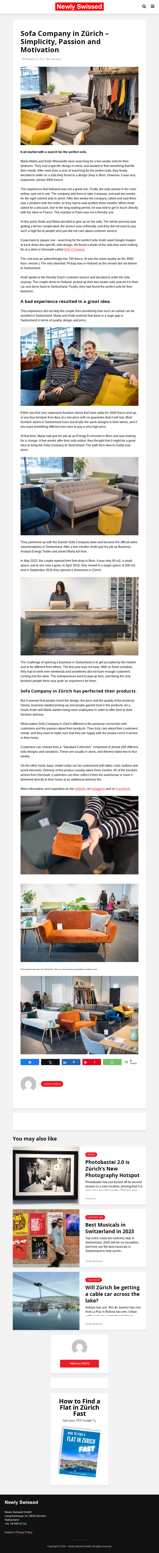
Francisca (90, 1198)
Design (91, 1155)
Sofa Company (74, 249)
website (80, 788)
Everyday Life (95, 1217)
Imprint (9, 1532)
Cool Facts (93, 1280)
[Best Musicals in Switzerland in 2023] (46, 1238)
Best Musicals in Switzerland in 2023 (109, 1228)
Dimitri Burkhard (93, 1261)
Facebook (123, 788)
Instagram (98, 788)
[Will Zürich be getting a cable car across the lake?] (46, 1300)
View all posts (52, 1084)
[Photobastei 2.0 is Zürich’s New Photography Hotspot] (46, 1175)
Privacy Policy (24, 1532)
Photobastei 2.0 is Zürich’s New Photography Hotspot (112, 1168)
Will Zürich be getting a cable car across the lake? (112, 1294)
